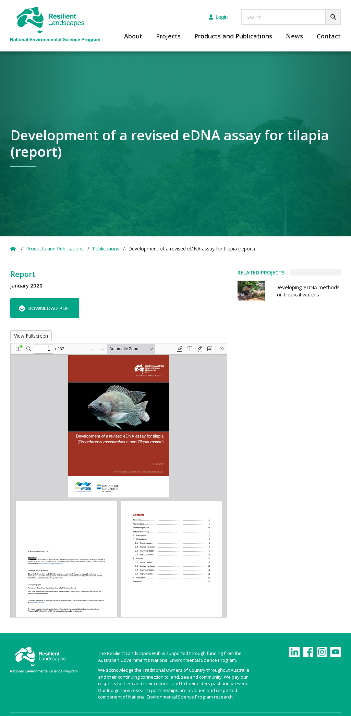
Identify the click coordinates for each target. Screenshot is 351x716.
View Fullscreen (31, 335)
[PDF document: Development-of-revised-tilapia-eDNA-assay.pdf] (118, 480)
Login (222, 17)
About (133, 36)
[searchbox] (291, 17)
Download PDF (48, 308)
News (294, 36)
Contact (329, 36)
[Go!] (333, 17)
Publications (106, 248)
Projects (168, 36)
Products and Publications (233, 36)
